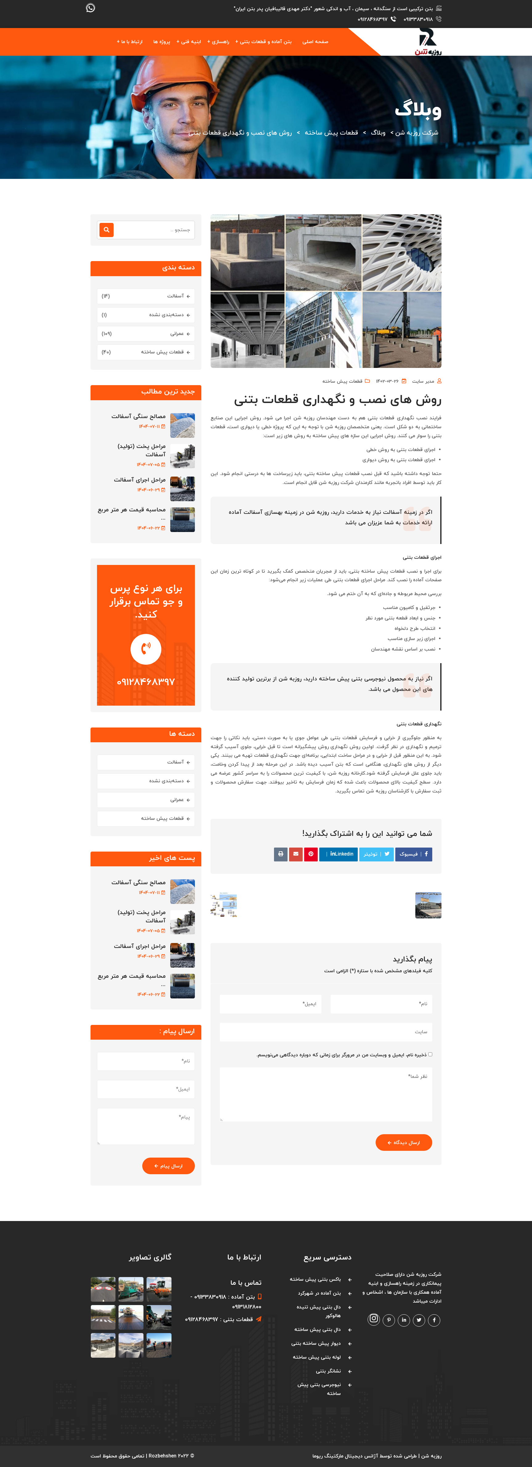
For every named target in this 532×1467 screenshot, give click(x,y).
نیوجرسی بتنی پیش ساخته (352, 679)
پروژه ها (161, 41)
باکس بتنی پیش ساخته (315, 1279)
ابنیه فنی (191, 41)
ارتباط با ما (132, 41)
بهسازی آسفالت (263, 512)
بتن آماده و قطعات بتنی (266, 41)
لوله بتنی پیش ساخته (317, 1357)
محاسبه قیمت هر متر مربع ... (132, 514)
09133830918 (418, 19)
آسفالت (175, 296)
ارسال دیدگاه (407, 1142)
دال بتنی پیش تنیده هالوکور (319, 1312)
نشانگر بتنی (328, 1371)
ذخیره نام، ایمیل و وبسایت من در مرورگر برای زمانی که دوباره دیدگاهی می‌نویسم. (341, 1055)
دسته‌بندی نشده (166, 315)
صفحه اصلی (315, 41)
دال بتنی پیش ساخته (317, 1329)
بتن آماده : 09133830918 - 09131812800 (225, 1302)
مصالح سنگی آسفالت (138, 417)
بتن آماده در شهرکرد (319, 1293)
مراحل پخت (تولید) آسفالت (142, 450)
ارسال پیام (171, 1166)
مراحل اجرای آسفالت (140, 480)
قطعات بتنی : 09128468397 (219, 1320)
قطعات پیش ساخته (342, 381)
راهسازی (220, 41)
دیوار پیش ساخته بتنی (316, 1343)
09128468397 (373, 19)
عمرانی (177, 333)
